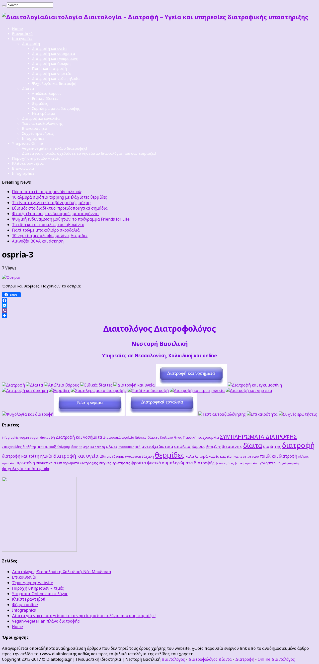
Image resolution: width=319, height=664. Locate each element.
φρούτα (138, 463)
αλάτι (111, 446)
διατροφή (298, 445)
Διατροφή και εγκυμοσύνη (55, 58)
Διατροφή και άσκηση (51, 63)
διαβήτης (272, 446)
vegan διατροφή (42, 437)
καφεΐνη (227, 456)
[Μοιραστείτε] (159, 315)
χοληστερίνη (270, 463)
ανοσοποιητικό (129, 447)
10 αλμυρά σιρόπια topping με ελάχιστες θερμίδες (59, 197)
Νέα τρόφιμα (43, 113)
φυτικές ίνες (225, 463)
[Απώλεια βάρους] (61, 385)
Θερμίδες (40, 103)
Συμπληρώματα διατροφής (56, 108)
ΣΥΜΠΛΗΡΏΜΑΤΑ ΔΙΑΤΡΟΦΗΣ (258, 436)
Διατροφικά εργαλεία (41, 118)
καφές (214, 456)
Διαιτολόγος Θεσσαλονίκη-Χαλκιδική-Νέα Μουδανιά (61, 571)
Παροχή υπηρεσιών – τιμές (36, 158)
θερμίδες (170, 455)
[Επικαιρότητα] (262, 414)
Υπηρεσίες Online (27, 143)
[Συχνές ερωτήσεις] (298, 414)
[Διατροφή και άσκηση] (25, 390)
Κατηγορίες (22, 38)
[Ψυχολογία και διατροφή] (27, 414)
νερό (255, 456)
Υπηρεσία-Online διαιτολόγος (40, 593)
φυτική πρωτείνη (246, 463)
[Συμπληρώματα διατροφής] (99, 390)
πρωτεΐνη (25, 463)
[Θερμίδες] (59, 390)
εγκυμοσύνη (133, 456)
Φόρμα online (25, 604)
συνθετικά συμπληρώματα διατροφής (67, 463)
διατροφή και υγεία (75, 455)
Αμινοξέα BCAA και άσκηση (38, 241)
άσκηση (76, 447)
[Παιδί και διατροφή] (148, 390)
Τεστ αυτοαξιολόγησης (42, 123)
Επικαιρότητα (34, 128)
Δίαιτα (28, 88)
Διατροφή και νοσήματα (53, 53)
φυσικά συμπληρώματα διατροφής (181, 463)
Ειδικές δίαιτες (45, 98)
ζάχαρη (148, 456)
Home (17, 28)
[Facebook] (159, 300)
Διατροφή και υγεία (49, 48)
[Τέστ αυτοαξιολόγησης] (222, 414)
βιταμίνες (213, 446)
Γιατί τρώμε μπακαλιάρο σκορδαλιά (46, 230)
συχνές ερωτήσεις (114, 462)
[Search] (4, 6)
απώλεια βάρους (189, 446)
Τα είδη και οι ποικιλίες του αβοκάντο (48, 224)
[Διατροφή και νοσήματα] (191, 385)
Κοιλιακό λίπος (171, 437)
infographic (10, 437)
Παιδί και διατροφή (49, 68)
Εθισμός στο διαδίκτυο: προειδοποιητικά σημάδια (60, 208)
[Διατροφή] (13, 385)
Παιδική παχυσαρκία (201, 437)
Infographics (33, 138)
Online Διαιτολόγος (276, 659)
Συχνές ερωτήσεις (38, 133)
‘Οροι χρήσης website (32, 582)
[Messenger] (159, 305)
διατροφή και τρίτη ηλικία (27, 456)
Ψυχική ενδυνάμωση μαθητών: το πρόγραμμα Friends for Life (71, 219)
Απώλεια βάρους (47, 93)
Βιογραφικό (22, 33)
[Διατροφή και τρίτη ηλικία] (197, 390)
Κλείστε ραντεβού (28, 163)
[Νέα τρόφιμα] (89, 414)
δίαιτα (252, 445)
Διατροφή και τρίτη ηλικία (56, 78)
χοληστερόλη (290, 463)
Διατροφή (31, 43)
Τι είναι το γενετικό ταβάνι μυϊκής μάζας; (51, 202)
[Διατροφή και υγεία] (134, 385)
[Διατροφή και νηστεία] (249, 390)
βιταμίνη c (232, 446)
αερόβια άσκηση (94, 447)
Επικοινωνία (23, 168)
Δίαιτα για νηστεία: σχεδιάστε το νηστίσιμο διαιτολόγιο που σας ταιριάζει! (89, 153)
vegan (24, 437)
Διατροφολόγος (203, 659)
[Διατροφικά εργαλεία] (161, 414)
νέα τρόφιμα (243, 456)
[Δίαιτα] (34, 385)
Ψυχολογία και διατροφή (54, 83)
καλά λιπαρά (197, 456)
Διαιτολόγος (173, 659)
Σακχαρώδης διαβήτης (19, 446)
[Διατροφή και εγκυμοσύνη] (255, 385)
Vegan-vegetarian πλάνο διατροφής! (54, 148)
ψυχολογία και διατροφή (26, 468)
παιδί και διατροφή (278, 456)
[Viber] (159, 310)
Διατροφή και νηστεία (51, 73)
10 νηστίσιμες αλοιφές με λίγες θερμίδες (50, 235)
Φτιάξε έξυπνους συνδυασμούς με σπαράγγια (55, 213)
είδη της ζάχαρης (111, 456)
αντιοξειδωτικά (157, 446)
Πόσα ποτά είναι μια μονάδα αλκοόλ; (47, 191)
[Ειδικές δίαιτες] (96, 385)
